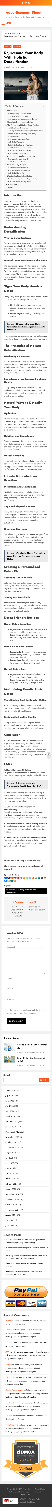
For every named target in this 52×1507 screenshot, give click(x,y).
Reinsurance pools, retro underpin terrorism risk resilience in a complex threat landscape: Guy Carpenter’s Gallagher (24, 1333)
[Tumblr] (42, 878)
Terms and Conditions (26, 1502)
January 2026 (10, 1126)
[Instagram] (45, 878)
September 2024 (12, 1210)
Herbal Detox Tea (17, 173)
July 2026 (9, 1095)
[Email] (36, 878)
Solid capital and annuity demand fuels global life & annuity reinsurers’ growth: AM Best (26, 1257)
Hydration (15, 136)
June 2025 (9, 1163)
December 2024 (12, 1194)
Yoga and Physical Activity (21, 150)
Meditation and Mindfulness (21, 148)
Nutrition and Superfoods (21, 139)
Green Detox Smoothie (19, 167)
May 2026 (9, 1106)
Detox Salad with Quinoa (21, 170)
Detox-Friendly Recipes (16, 164)
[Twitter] (30, 878)
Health (8, 46)
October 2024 (11, 1204)
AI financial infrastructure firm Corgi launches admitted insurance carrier (24, 1273)
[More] (14, 881)
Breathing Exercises (18, 153)
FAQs (10, 187)
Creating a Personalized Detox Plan (21, 156)
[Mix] (23, 878)
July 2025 (9, 1158)
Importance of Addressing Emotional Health (27, 130)
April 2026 (9, 1111)
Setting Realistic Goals (19, 162)
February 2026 (11, 1121)
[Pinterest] (17, 878)
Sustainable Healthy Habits (21, 181)
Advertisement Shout (23, 12)
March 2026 (10, 1116)
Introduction (12, 110)
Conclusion (12, 184)
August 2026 (10, 1090)
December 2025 (12, 1132)
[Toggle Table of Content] (40, 107)
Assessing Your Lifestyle (20, 159)
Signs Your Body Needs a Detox (20, 122)
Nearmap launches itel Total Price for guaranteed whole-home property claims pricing (25, 1241)
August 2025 (10, 1152)
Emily (8, 67)
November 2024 (12, 1199)
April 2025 (9, 1173)
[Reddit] (11, 878)
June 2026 (9, 1100)
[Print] (33, 878)
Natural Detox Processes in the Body (25, 119)
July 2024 (9, 1220)
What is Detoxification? (19, 116)
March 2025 (10, 1178)
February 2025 (11, 1184)
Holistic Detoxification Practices (20, 145)
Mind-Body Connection (19, 128)
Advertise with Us (19, 1499)
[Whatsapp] (26, 878)
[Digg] (39, 878)
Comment (12, 947)
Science (17, 46)
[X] (8, 878)
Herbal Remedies (17, 142)
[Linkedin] (14, 878)
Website (10, 999)
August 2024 (10, 1215)
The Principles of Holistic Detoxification (23, 125)
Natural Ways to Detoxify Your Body (21, 133)
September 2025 (12, 1147)
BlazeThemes (26, 1494)
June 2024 (9, 1225)
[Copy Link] (8, 881)
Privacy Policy (35, 1499)
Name (10, 978)
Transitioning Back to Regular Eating (24, 179)
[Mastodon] (20, 878)
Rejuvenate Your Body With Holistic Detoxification (21, 891)
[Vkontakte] (5, 881)
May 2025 (9, 1168)
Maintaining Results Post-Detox (19, 176)
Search (6, 1075)
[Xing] (11, 881)
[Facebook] (5, 878)
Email (10, 988)
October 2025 (11, 1142)
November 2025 (12, 1137)
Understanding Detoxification (19, 113)
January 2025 (10, 1189)
